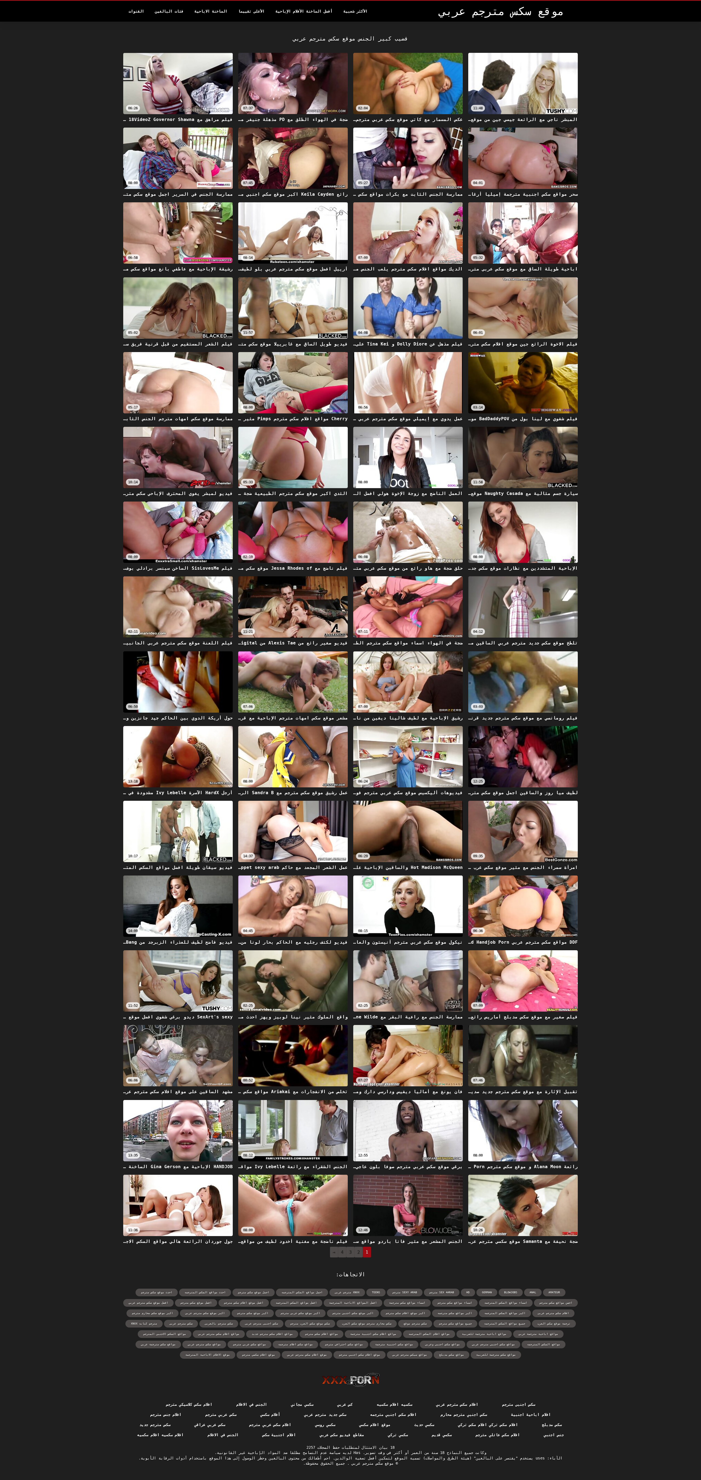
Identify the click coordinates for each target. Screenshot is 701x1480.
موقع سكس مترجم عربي (371, 1463)
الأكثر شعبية (355, 11)
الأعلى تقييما (251, 11)
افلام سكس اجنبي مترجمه (393, 1414)
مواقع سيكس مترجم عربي (409, 1354)
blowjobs (510, 1292)
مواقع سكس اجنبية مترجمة (394, 1344)
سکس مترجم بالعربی (219, 1323)
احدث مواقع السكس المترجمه (205, 1292)
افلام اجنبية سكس (279, 1435)
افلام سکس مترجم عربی (553, 1313)
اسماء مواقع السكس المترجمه (505, 1302)
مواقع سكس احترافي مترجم (344, 1344)
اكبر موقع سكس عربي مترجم (300, 1313)
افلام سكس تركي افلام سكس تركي (488, 1425)
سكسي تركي (398, 1435)
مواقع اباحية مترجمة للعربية (484, 1333)
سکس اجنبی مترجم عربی (261, 1323)
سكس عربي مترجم (220, 1414)
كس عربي (345, 1404)
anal (533, 1292)
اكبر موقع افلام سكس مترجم (405, 1313)
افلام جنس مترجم (165, 1414)
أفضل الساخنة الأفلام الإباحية (303, 11)
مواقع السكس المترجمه (543, 1344)
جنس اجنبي (554, 1435)
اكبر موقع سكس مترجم (252, 1313)
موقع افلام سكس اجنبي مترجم (359, 1354)
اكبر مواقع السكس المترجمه (504, 1313)
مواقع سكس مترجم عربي (204, 1344)
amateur (554, 1292)
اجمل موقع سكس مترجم (253, 1292)
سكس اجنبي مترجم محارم (464, 1414)
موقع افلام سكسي (374, 1425)
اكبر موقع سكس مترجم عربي (205, 1313)
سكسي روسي (325, 1425)
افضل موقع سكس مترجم (196, 1302)
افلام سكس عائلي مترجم (498, 1435)
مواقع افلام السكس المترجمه (429, 1333)
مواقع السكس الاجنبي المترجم (164, 1333)
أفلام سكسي (270, 1414)
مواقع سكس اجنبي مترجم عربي (493, 1344)
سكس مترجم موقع (415, 1323)
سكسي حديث (424, 1425)
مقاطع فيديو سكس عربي (342, 1435)
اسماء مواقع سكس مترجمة (407, 1302)
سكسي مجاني (302, 1404)
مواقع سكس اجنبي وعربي (442, 1344)
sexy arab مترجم (404, 1292)
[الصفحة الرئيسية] (351, 1379)
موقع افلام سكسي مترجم (258, 1354)
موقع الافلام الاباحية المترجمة (207, 1354)
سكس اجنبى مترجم (518, 1404)
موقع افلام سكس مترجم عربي (307, 1354)
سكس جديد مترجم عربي (325, 1414)
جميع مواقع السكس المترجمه (504, 1323)
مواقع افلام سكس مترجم (321, 1333)
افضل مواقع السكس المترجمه (296, 1302)
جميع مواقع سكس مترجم (455, 1323)
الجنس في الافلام (251, 1404)
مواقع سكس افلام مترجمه (295, 1344)
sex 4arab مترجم (441, 1292)
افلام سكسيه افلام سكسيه (160, 1435)
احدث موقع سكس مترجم (156, 1292)
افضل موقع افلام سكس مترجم (243, 1302)
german (487, 1292)
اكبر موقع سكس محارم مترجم (152, 1313)
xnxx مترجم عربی (347, 1292)
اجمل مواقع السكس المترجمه (302, 1292)
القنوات (136, 11)
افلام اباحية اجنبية (531, 1414)
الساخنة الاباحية (210, 11)
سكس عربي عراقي (209, 1425)
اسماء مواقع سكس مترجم (455, 1302)
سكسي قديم (442, 1435)
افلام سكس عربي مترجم (270, 1425)
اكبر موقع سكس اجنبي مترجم (353, 1313)
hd (468, 1292)
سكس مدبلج (552, 1425)
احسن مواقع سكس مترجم (555, 1302)
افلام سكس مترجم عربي (457, 1404)
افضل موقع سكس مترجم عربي (148, 1302)
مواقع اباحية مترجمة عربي (538, 1333)
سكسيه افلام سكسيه (394, 1404)
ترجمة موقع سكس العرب (554, 1323)
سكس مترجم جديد (154, 1425)
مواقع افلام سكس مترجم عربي (218, 1333)
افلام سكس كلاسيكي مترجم (189, 1404)
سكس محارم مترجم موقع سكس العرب (366, 1323)
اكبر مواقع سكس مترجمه (455, 1313)
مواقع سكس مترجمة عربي (158, 1344)
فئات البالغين (169, 11)
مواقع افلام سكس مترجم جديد (272, 1333)
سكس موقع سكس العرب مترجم (310, 1323)
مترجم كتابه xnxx (144, 1323)
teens (376, 1292)
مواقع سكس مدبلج (451, 1354)
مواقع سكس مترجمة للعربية (496, 1354)
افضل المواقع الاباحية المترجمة (353, 1302)
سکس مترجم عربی (181, 1323)
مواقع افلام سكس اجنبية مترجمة (373, 1333)
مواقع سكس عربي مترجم (249, 1344)
